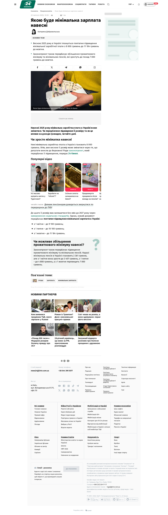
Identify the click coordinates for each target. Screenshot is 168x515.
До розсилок (71, 469)
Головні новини (41, 409)
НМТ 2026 (64, 449)
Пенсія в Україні (120, 427)
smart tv (118, 499)
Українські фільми (41, 443)
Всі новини (39, 406)
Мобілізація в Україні (97, 406)
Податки (117, 424)
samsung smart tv (132, 499)
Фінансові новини (121, 415)
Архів (123, 382)
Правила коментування (108, 392)
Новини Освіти (67, 437)
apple (105, 499)
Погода (37, 424)
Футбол (117, 443)
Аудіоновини (39, 421)
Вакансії (124, 375)
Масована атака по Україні (71, 421)
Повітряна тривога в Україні (71, 418)
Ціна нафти (118, 409)
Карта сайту (125, 386)
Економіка (34, 11)
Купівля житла (93, 443)
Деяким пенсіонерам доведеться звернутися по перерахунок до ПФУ (62, 206)
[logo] (27, 4)
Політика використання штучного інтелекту (110, 374)
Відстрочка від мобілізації (97, 424)
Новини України (41, 412)
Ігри (122, 390)
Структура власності (128, 378)
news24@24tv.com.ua (40, 371)
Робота (101, 4)
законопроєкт (76, 150)
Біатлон (117, 449)
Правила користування (90, 390)
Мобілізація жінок (94, 418)
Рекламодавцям (90, 386)
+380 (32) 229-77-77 (100, 484)
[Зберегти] (94, 67)
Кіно (37, 437)
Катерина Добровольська (49, 32)
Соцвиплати (81, 4)
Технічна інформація (128, 367)
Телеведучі (89, 382)
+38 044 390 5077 (66, 371)
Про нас (88, 367)
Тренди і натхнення (95, 446)
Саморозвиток (66, 452)
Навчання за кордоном (69, 455)
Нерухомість (93, 437)
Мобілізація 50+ (93, 414)
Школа (63, 446)
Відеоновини (39, 418)
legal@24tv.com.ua (113, 487)
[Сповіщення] (138, 4)
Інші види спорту (120, 453)
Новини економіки (46, 4)
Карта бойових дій (68, 412)
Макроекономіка (65, 4)
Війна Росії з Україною (71, 406)
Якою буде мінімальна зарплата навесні (68, 11)
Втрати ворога (66, 427)
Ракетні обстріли (67, 409)
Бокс (115, 440)
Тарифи (92, 4)
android (93, 499)
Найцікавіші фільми (42, 440)
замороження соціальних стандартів (50, 216)
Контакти (124, 371)
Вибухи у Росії (66, 424)
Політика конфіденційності (109, 368)
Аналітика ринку (94, 440)
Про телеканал (90, 378)
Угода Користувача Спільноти (109, 386)
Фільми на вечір (41, 446)
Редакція (88, 371)
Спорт (116, 437)
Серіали (37, 453)
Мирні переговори (68, 415)
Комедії (37, 449)
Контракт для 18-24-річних (97, 421)
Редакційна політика (92, 375)
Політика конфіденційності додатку (109, 381)
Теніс (116, 446)
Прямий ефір (39, 415)
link (59, 386)
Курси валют (119, 412)
